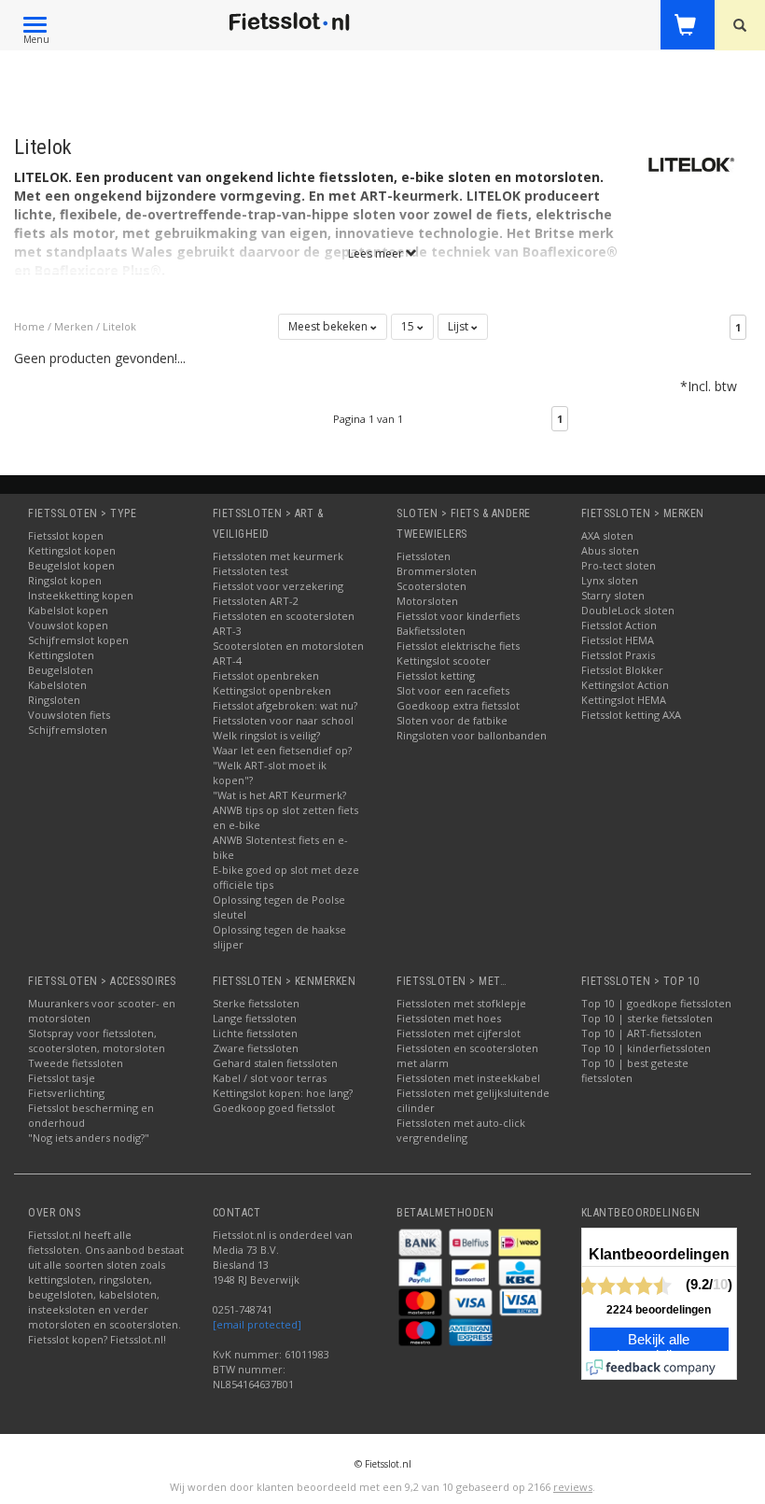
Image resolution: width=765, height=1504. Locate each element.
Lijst (459, 326)
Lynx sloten (609, 580)
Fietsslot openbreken (266, 675)
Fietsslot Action (619, 625)
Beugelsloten (60, 670)
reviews (572, 1487)
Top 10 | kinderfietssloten (646, 1048)
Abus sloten (610, 550)
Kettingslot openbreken (272, 690)
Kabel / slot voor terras (270, 1078)
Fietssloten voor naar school (283, 720)
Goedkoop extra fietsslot (458, 705)
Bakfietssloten (431, 631)
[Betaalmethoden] (421, 1241)
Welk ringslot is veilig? (266, 735)
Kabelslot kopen (68, 610)
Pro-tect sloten (618, 565)
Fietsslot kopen (66, 535)
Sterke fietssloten (256, 1003)
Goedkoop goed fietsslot (274, 1108)
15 (409, 326)
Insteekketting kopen (80, 595)
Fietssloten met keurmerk (278, 556)
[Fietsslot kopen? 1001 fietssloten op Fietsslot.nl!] (289, 22)
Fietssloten (423, 556)
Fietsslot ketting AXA (631, 715)
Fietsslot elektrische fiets (458, 646)
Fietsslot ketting (435, 675)
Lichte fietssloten (255, 1033)
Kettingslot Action (625, 685)
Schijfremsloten (67, 730)
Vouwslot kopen (68, 625)
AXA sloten (607, 535)
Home (29, 326)
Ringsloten (54, 700)
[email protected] (257, 1324)
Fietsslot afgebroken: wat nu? (285, 705)
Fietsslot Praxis (618, 655)
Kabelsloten (57, 685)
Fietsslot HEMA (617, 640)
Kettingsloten (61, 655)
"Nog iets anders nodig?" (88, 1138)
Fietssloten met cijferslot (458, 1033)
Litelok (119, 326)
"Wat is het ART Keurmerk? (279, 795)
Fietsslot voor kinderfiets (458, 616)
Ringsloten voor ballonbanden (471, 735)
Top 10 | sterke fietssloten (647, 1018)
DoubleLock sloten (628, 610)
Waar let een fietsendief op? (282, 750)
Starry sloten (613, 595)
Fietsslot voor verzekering (278, 586)
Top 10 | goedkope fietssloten (656, 1003)
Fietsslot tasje (61, 1078)
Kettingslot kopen (72, 550)
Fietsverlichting (66, 1093)
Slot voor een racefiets (452, 690)
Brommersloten (436, 571)
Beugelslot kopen (71, 565)
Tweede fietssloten (75, 1063)
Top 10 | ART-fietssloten (641, 1033)
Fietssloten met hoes (448, 1018)
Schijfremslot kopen (78, 640)
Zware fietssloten (256, 1048)
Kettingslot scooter (443, 661)
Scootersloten (431, 586)
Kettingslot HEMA (623, 700)
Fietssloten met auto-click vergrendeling (460, 1130)
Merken (73, 326)
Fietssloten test (250, 571)
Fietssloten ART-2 (256, 601)
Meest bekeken (329, 326)
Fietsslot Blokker (622, 670)
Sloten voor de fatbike (452, 720)
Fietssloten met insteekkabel (468, 1078)
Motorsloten (427, 601)
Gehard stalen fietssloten (275, 1063)
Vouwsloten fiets (69, 715)
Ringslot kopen (65, 580)
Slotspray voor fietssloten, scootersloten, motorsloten (96, 1040)
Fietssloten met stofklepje (461, 1003)
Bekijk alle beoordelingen (659, 1347)
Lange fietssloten (255, 1018)
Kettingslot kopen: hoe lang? (283, 1093)
